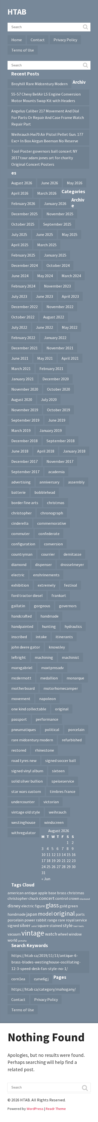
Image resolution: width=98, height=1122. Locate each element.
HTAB (17, 12)
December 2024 (24, 265)
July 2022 (19, 327)
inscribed (19, 636)
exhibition (20, 585)
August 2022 (53, 316)
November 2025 (59, 213)
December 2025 (24, 213)
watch (51, 934)
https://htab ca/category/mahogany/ (43, 989)
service (81, 920)
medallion (49, 677)
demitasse (72, 554)
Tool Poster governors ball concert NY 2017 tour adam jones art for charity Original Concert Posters (44, 158)
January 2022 (55, 337)
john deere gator (25, 647)
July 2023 (19, 296)
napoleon (47, 698)
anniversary (49, 482)
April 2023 (70, 296)
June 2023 (44, 296)
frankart (59, 595)
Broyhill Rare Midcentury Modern (39, 83)
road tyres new (23, 760)
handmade (49, 616)
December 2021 (24, 347)
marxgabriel (21, 667)
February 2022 (23, 337)
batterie (18, 492)
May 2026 (74, 182)
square (43, 925)
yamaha (22, 940)
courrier (48, 554)
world (12, 940)
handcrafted (21, 616)
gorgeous (42, 605)
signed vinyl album (27, 770)
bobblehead (44, 492)
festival (70, 585)
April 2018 (45, 451)
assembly (76, 482)
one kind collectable (28, 708)
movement (20, 698)
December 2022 (24, 306)
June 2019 (56, 420)
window (75, 934)
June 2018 (19, 451)
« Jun (45, 878)
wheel (63, 934)
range (52, 920)
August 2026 (21, 182)
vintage (32, 933)
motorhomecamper (60, 688)
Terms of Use (22, 50)
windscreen (54, 822)
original (62, 708)
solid (34, 926)
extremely (46, 585)
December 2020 (55, 378)
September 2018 (60, 440)
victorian (51, 801)
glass (52, 905)
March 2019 (21, 430)
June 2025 (44, 234)
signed (13, 925)
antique (30, 893)
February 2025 (23, 255)
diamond (18, 564)
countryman (21, 554)
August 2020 (21, 399)
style (68, 925)
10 (43, 854)
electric (17, 574)
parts (80, 914)
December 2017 (24, 461)
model (45, 913)
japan (31, 914)
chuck (33, 898)
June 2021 (19, 358)
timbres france (62, 791)
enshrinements (46, 574)
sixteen (58, 770)
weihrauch (57, 812)
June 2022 (44, 327)
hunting (49, 626)
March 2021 (21, 368)
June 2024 (19, 275)
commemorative (51, 523)
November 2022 (59, 306)
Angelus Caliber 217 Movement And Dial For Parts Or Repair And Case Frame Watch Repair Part (47, 117)
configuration (23, 543)
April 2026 (19, 193)
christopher (21, 512)
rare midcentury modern (32, 739)
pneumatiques (23, 729)
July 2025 (19, 234)
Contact (38, 39)
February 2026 (23, 203)
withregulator (23, 832)
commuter (20, 533)
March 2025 (47, 244)
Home (16, 39)
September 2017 (25, 471)
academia (56, 471)
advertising (21, 482)
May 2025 (69, 234)
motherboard (23, 688)
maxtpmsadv (52, 667)
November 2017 (59, 461)
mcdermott (21, 677)
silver (25, 925)
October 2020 (58, 389)
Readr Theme (56, 1108)
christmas (55, 502)
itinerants (64, 636)
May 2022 (69, 327)
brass (61, 893)
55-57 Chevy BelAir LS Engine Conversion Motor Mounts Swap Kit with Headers (46, 97)
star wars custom (26, 791)
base (52, 893)
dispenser (43, 564)
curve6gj (41, 978)
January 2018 (74, 451)
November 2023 (57, 286)
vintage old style (25, 812)
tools (81, 926)
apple (42, 893)
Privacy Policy (65, 39)
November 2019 (24, 409)
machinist (70, 657)
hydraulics (73, 626)
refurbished (72, 739)
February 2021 (51, 368)
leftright (18, 657)
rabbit (41, 920)
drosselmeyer (72, 564)
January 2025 (55, 255)
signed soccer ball (60, 760)
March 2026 (47, 193)
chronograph (51, 512)
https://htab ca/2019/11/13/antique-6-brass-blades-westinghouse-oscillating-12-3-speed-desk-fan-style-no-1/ (46, 962)
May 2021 (45, 358)
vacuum (14, 934)
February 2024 (23, 286)
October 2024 (58, 265)
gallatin (18, 605)
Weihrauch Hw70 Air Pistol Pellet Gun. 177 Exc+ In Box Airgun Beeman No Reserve (47, 137)
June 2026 (49, 182)
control (61, 898)
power (29, 920)
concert (47, 898)
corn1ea (18, 978)
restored (18, 750)
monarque (75, 677)
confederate (49, 533)
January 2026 (55, 203)
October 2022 (22, 316)
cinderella (19, 523)
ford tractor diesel (27, 595)
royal (70, 920)
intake (41, 636)
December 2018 (24, 440)
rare (61, 920)
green (73, 906)
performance (47, 719)
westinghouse (23, 822)
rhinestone (44, 750)
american (16, 893)
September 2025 (57, 224)
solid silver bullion (27, 781)
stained (56, 925)
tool (75, 926)
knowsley (57, 647)
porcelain (76, 729)
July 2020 (49, 399)
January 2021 (22, 378)
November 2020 (24, 389)
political (52, 729)
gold (63, 906)
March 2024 (71, 275)
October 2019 (58, 409)
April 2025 (19, 244)
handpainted (22, 626)
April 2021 (70, 358)
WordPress (35, 1108)
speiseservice (63, 781)
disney (14, 906)
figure (40, 906)
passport (19, 719)
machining (44, 657)
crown (74, 898)
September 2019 (25, 420)
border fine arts (24, 502)
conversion (53, 543)
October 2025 (22, 224)
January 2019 (50, 430)
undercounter (23, 801)
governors (68, 605)
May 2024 (45, 275)
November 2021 (59, 347)
